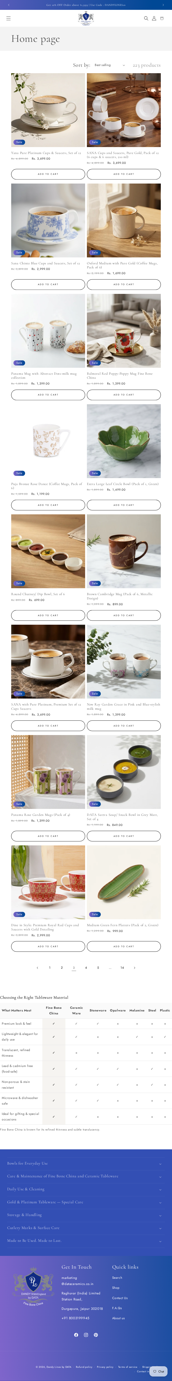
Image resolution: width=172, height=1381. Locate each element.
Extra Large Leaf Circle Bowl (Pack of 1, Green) (123, 484)
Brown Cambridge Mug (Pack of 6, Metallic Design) (120, 596)
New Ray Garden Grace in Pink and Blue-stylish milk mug (123, 706)
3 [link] (74, 968)
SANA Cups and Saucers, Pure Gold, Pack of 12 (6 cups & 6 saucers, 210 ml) (123, 155)
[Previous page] (38, 968)
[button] (8, 18)
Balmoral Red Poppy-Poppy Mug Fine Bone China (120, 376)
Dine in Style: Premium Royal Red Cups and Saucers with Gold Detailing (45, 927)
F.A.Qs (117, 1308)
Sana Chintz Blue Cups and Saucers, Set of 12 (45, 263)
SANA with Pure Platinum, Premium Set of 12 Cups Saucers (46, 706)
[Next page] (134, 968)
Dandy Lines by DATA (59, 1367)
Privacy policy (105, 1367)
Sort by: (81, 65)
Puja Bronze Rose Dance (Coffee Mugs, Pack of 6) (46, 486)
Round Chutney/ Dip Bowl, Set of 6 (38, 594)
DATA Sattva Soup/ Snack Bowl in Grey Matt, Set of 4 (122, 817)
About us (118, 1318)
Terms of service (128, 1367)
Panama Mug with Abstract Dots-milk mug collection (44, 376)
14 (122, 967)
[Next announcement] (163, 5)
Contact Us (120, 1298)
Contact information (149, 1371)
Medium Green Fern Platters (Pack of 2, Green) (122, 925)
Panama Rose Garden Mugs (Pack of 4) (40, 815)
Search (117, 1277)
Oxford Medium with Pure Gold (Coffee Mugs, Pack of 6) (122, 265)
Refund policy (84, 1367)
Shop (116, 1287)
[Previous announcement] (9, 5)
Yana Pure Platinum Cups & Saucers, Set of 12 (46, 153)
